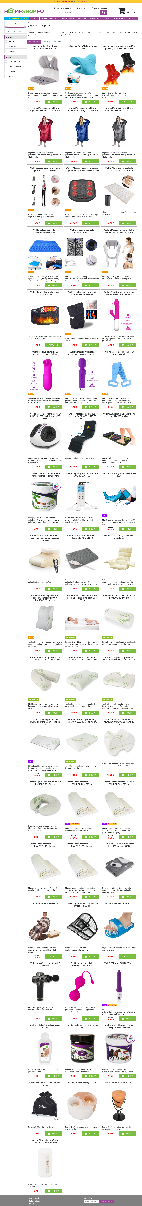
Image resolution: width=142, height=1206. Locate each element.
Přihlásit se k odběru (106, 1201)
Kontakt (31, 1203)
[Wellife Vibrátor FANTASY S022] (119, 986)
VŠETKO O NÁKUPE (63, 8)
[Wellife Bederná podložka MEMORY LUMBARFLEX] (45, 69)
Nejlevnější (47, 42)
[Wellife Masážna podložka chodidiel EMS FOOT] (82, 253)
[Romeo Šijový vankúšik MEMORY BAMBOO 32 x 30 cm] (45, 804)
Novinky (82, 8)
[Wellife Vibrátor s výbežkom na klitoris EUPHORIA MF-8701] (119, 315)
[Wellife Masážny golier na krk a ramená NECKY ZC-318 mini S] (119, 253)
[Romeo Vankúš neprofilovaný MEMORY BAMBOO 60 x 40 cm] (82, 742)
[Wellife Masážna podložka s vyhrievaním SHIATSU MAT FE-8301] (82, 437)
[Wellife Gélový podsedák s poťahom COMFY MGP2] (45, 253)
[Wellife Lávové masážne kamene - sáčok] (45, 1105)
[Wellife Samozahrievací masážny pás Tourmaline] (45, 315)
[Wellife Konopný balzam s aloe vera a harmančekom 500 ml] (45, 496)
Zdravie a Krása (35, 23)
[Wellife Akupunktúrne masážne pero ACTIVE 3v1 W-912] (45, 191)
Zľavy (11, 76)
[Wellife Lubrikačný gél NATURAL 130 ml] (45, 1048)
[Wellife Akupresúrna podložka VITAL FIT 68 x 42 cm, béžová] (119, 191)
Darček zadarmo (15, 66)
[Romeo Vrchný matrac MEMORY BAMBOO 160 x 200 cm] (82, 867)
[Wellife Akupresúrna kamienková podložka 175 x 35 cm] (119, 437)
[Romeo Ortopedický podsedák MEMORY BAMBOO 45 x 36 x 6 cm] (119, 680)
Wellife (11, 41)
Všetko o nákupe (34, 1201)
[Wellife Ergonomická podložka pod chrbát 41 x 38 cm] (82, 926)
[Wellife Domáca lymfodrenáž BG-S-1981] (119, 496)
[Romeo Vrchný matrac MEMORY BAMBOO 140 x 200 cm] (45, 867)
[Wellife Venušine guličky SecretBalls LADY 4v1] (82, 986)
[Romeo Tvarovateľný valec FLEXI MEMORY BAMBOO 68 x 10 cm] (45, 680)
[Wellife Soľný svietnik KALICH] (119, 1105)
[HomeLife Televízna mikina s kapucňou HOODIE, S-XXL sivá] (119, 131)
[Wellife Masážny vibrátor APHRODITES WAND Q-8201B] (82, 375)
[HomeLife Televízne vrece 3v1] (45, 926)
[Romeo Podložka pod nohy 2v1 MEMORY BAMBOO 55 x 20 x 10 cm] (119, 742)
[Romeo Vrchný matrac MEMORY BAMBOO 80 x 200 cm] (82, 804)
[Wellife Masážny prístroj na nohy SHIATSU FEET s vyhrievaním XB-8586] (45, 437)
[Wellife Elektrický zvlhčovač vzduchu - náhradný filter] (45, 1163)
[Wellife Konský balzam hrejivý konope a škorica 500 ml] (119, 1048)
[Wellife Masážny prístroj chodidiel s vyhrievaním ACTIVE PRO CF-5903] (82, 191)
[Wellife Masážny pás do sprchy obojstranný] (119, 375)
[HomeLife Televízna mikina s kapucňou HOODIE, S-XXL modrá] (82, 131)
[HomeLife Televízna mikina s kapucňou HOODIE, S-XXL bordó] (45, 131)
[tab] (128, 10)
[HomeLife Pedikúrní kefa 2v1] (119, 926)
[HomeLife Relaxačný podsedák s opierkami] (119, 558)
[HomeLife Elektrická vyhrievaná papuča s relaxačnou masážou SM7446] (45, 558)
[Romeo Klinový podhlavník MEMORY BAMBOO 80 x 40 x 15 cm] (45, 742)
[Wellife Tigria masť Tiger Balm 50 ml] (82, 1048)
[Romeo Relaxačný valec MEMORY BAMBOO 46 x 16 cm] (119, 618)
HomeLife (12, 46)
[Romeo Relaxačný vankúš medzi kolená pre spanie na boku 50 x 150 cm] (82, 618)
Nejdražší (57, 42)
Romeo (11, 51)
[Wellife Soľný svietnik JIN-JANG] (82, 1105)
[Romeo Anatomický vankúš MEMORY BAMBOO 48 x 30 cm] (82, 680)
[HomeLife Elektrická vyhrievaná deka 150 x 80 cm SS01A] (119, 867)
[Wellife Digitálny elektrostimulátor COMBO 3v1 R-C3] (82, 496)
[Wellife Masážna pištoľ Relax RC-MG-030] (45, 986)
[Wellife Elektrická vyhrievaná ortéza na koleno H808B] (82, 315)
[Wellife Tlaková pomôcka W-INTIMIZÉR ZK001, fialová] (45, 375)
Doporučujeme (34, 42)
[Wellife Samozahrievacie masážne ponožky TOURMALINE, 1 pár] (119, 69)
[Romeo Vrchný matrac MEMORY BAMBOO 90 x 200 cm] (119, 804)
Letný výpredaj (100, 8)
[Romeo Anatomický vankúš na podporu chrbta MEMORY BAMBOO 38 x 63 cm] (45, 618)
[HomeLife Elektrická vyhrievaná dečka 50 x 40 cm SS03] (82, 558)
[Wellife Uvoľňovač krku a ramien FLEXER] (82, 69)
